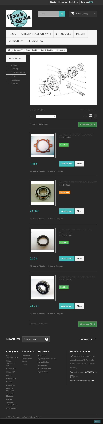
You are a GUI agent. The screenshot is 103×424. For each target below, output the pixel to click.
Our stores (14, 84)
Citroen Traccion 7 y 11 (36, 33)
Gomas (9, 382)
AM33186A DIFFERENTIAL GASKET (76, 135)
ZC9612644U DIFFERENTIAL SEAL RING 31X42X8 (76, 231)
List (95, 118)
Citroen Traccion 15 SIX (10, 363)
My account (44, 351)
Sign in (53, 2)
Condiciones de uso (17, 72)
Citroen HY (16, 40)
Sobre (12, 76)
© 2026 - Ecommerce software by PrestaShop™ (23, 417)
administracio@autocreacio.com (82, 381)
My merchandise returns (47, 359)
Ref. (60, 137)
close (97, 421)
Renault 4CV (35, 40)
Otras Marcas (11, 408)
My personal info (44, 368)
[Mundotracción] (20, 18)
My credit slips (43, 362)
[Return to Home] (9, 50)
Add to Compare (56, 171)
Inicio (12, 33)
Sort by (33, 116)
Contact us (62, 2)
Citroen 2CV (63, 33)
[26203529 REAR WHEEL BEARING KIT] (42, 192)
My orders (41, 355)
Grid (91, 118)
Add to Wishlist (39, 171)
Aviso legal (14, 69)
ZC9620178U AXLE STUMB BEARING (77, 277)
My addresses (43, 365)
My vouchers (43, 372)
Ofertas (9, 399)
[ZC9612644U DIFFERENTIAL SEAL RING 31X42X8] (42, 240)
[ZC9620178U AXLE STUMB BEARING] (42, 287)
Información (15, 58)
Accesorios (10, 385)
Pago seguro (15, 80)
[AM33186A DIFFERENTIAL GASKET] (42, 145)
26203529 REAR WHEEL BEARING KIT (78, 182)
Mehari (80, 33)
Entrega (13, 65)
